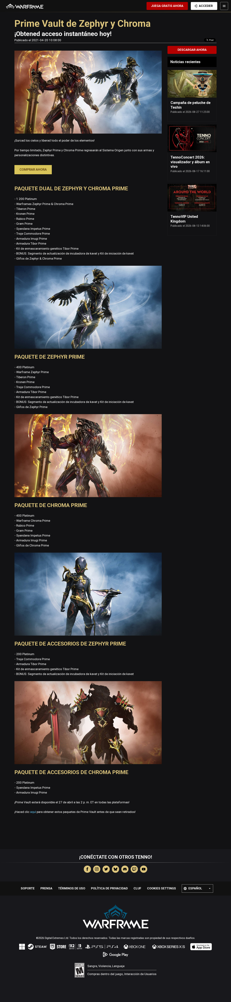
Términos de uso (71, 888)
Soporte (28, 888)
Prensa (46, 888)
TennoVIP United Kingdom (184, 218)
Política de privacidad (109, 888)
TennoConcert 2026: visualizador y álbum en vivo (190, 162)
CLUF (137, 888)
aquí (33, 812)
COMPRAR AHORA (33, 169)
